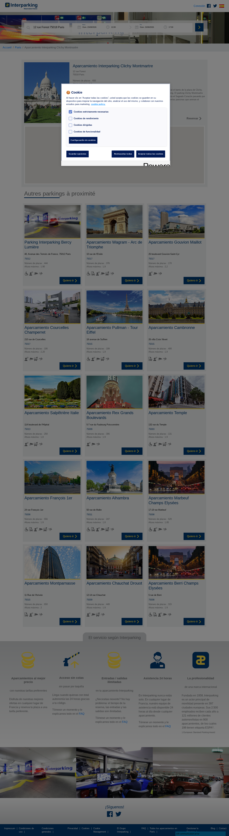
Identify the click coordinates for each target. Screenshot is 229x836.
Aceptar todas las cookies (150, 154)
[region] (115, 125)
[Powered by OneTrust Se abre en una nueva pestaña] (155, 164)
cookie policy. (98, 104)
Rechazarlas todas (123, 154)
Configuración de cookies (83, 140)
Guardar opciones (77, 154)
